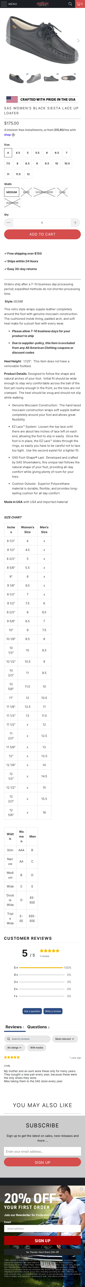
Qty (6, 214)
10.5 (67, 163)
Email (7, 1222)
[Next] (78, 40)
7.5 (8, 163)
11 (8, 174)
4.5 (18, 152)
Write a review (53, 1011)
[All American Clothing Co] (42, 4)
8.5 (27, 163)
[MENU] (2, 4)
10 (56, 163)
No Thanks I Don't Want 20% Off (42, 1252)
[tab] (38, 1027)
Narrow (12, 202)
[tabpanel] (42, 1065)
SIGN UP (42, 1240)
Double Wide (44, 192)
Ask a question (32, 1011)
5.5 (37, 152)
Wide (26, 192)
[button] (42, 967)
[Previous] (7, 40)
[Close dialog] (81, 1189)
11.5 (18, 174)
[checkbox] (36, 1047)
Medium (11, 192)
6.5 (57, 152)
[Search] (70, 4)
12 (28, 174)
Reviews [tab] (15, 1027)
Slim (62, 192)
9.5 (47, 163)
